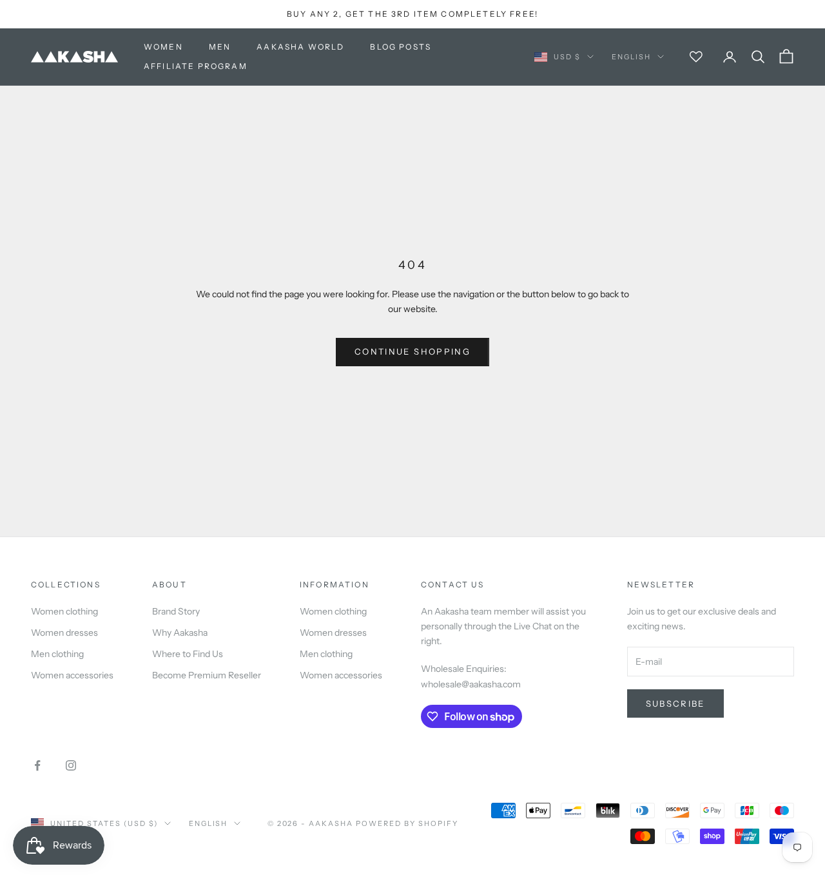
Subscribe (675, 703)
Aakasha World (300, 47)
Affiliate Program (196, 66)
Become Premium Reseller (206, 675)
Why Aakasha (180, 632)
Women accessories (72, 675)
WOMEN (163, 47)
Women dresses (64, 632)
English (631, 56)
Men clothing (57, 654)
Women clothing (64, 611)
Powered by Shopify (407, 823)
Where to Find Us (187, 654)
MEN (220, 47)
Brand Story (176, 611)
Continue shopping (412, 351)
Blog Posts (400, 47)
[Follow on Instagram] (70, 765)
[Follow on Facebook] (37, 765)
